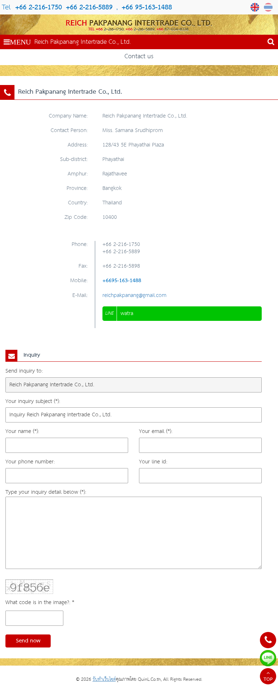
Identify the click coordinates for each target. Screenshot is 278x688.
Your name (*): (22, 431)
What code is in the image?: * (39, 602)
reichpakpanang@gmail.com (134, 295)
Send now (28, 641)
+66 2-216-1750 (38, 7)
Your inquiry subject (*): (32, 401)
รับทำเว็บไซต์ (104, 679)
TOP (268, 679)
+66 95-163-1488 (147, 7)
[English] (255, 7)
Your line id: (153, 462)
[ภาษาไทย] (269, 7)
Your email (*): (155, 431)
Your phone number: (30, 462)
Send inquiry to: (24, 371)
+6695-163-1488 (121, 281)
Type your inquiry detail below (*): (45, 492)
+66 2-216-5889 (88, 7)
